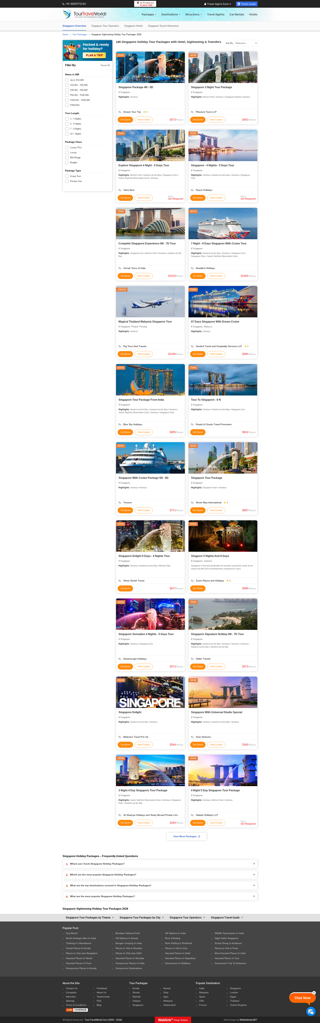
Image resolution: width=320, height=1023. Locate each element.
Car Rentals (237, 14)
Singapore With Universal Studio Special (216, 712)
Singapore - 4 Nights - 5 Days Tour (212, 165)
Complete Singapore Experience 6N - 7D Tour (147, 243)
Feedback (102, 988)
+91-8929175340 (75, 3)
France (203, 1005)
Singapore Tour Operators (105, 25)
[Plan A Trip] (87, 50)
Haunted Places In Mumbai (130, 958)
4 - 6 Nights (75, 124)
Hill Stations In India (175, 933)
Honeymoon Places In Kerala (81, 968)
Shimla (136, 992)
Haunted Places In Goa (227, 958)
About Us (101, 992)
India (201, 988)
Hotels (253, 14)
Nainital (136, 996)
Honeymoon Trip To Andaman (230, 963)
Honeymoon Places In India (130, 963)
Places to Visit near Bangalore (82, 953)
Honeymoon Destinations (129, 968)
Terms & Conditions (76, 1005)
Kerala (135, 988)
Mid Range (75, 157)
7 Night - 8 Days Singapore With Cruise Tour (218, 243)
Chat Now (302, 998)
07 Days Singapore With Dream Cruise (215, 321)
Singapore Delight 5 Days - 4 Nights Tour (144, 556)
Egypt (233, 996)
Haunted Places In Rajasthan (180, 958)
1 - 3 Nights (75, 119)
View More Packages (185, 836)
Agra (165, 996)
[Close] (314, 992)
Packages (148, 14)
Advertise (71, 996)
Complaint (71, 992)
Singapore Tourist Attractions (163, 25)
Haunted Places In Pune (78, 963)
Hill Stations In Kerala (127, 938)
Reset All (105, 65)
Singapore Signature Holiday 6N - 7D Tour (217, 634)
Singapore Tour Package (206, 477)
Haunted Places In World (79, 958)
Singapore (137, 1005)
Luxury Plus (76, 147)
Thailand (234, 1000)
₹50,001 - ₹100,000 (79, 95)
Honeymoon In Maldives (177, 963)
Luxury (73, 152)
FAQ (99, 1000)
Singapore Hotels (133, 25)
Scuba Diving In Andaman (228, 943)
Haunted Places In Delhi (177, 953)
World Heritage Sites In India (81, 938)
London (234, 992)
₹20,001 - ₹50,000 (79, 90)
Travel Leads (248, 4)
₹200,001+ (75, 105)
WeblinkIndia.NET (249, 1019)
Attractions (192, 14)
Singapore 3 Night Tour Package (211, 87)
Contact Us (72, 988)
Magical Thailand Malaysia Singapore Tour (145, 321)
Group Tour (75, 176)
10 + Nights (75, 134)
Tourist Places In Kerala (78, 948)
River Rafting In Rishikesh (178, 943)
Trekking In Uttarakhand (78, 943)
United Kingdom (238, 1005)
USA (201, 1000)
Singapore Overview (74, 25)
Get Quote (125, 119)
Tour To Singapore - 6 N (206, 399)
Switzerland (169, 1005)
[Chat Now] (311, 1011)
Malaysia (168, 1000)
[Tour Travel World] (84, 14)
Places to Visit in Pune (226, 948)
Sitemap (70, 1000)
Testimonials (103, 996)
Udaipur (136, 1000)
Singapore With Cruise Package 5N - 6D (143, 477)
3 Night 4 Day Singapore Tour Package (142, 790)
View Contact (143, 119)
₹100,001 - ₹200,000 (80, 100)
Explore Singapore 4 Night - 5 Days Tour (143, 165)
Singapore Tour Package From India (141, 399)
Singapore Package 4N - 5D (135, 87)
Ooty (165, 992)
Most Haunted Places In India (230, 953)
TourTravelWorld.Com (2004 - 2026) (103, 1019)
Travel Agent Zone (218, 4)
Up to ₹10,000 (77, 80)
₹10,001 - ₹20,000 (79, 85)
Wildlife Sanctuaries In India (229, 933)
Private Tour (76, 181)
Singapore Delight (129, 712)
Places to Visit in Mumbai (129, 948)
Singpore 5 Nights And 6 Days (210, 556)
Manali (166, 988)
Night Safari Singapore (226, 938)
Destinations (170, 14)
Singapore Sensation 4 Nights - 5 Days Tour (146, 634)
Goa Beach (72, 933)
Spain (202, 996)
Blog (99, 1005)
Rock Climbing (172, 938)
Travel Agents (215, 14)
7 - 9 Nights (75, 129)
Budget (73, 162)
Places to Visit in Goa (176, 948)
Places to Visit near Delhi (129, 953)
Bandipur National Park (128, 933)
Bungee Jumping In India (129, 943)
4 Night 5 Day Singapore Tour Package (215, 790)
